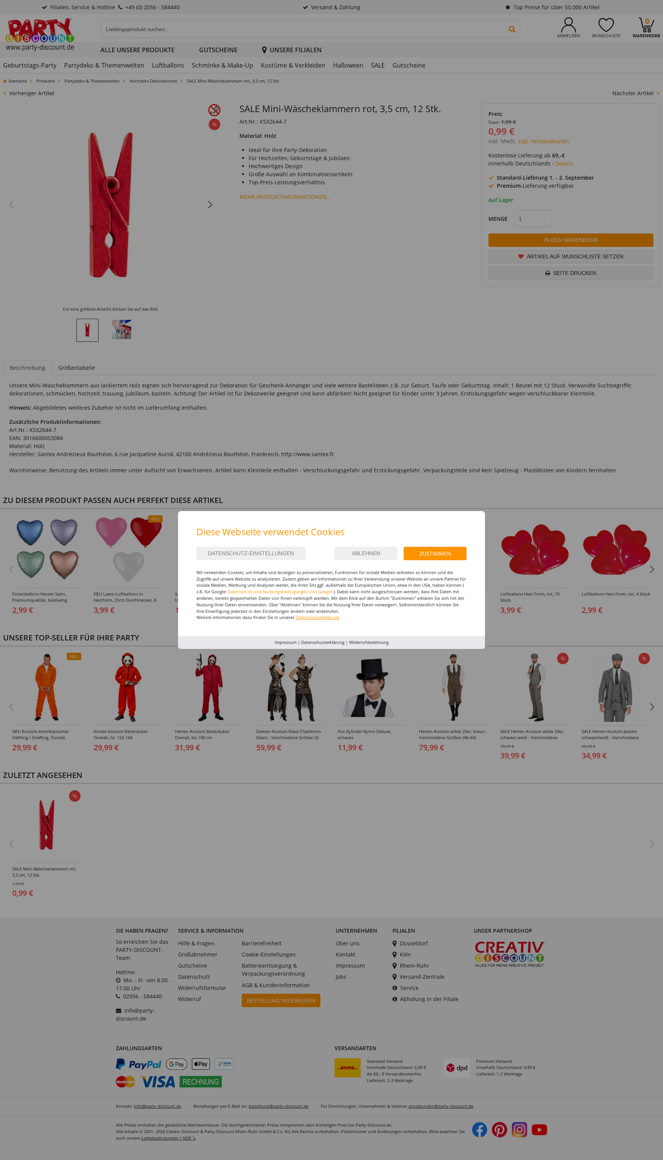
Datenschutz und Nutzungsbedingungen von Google (280, 591)
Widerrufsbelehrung (369, 642)
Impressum (286, 642)
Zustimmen (435, 553)
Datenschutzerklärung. (317, 617)
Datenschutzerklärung (323, 642)
